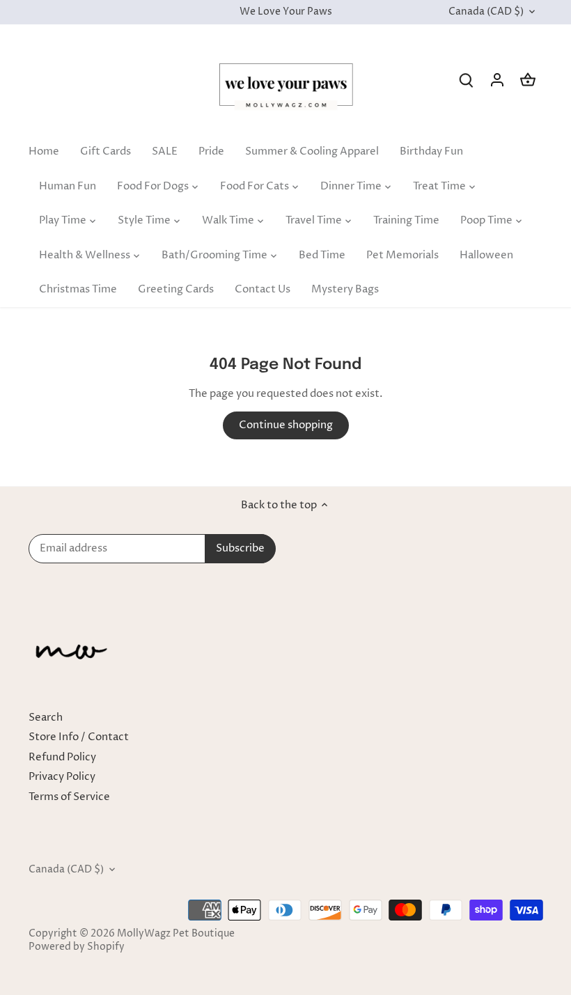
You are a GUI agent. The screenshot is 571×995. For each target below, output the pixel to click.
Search (46, 717)
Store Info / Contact (79, 737)
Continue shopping (286, 425)
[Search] (466, 80)
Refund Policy (62, 757)
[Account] (497, 80)
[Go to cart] (527, 80)
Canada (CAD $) (486, 12)
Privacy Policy (62, 776)
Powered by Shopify (77, 947)
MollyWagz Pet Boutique (176, 933)
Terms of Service (69, 797)
